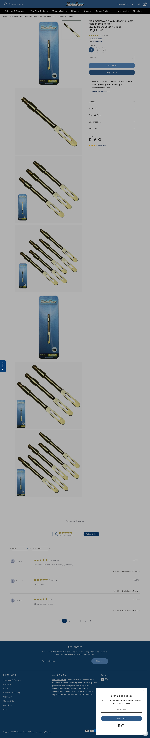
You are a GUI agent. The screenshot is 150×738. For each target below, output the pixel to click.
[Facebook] (119, 725)
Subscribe (121, 718)
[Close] (143, 690)
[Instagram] (122, 725)
